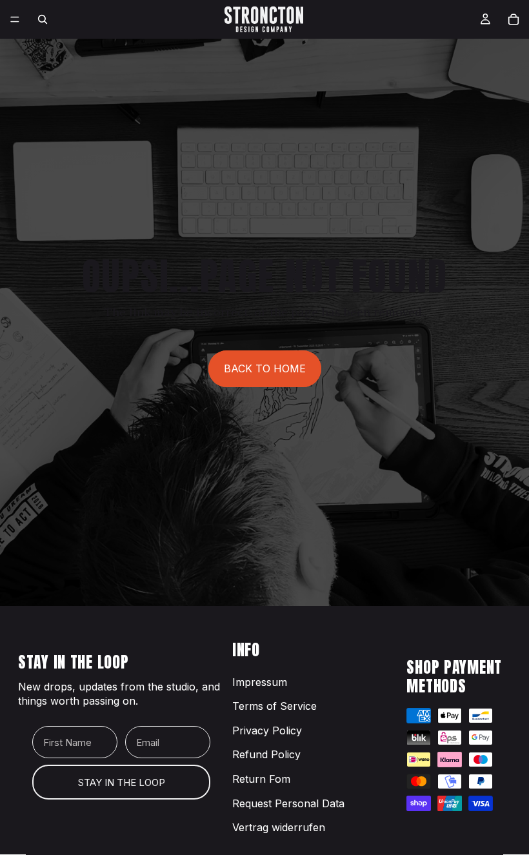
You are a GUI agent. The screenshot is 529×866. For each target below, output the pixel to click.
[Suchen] (42, 19)
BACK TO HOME (265, 368)
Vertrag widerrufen (278, 827)
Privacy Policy (267, 730)
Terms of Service (274, 706)
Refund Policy (266, 754)
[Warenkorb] (513, 19)
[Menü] (15, 19)
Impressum (259, 682)
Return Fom (261, 778)
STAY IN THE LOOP (121, 782)
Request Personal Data (288, 803)
